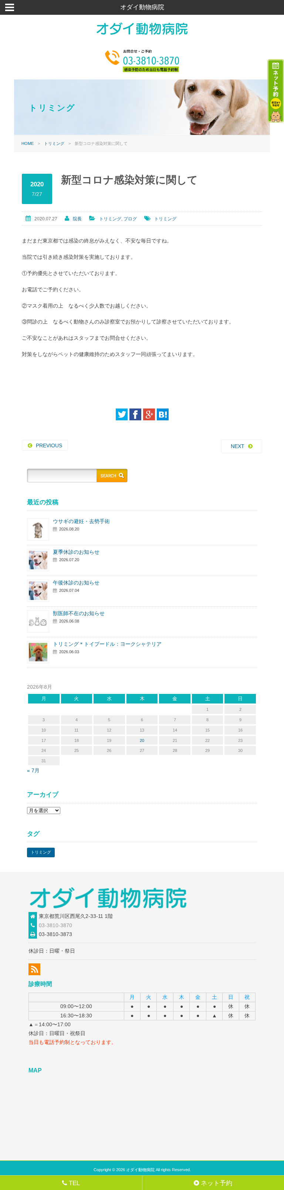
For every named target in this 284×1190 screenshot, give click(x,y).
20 (142, 740)
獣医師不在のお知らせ (79, 613)
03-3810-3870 (55, 925)
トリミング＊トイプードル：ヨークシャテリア (107, 644)
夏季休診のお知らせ (76, 552)
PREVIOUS (49, 445)
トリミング (54, 143)
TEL (74, 1183)
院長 (77, 218)
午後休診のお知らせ (76, 583)
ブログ (130, 218)
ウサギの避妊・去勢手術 (81, 521)
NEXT (237, 446)
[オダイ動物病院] (142, 37)
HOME (27, 143)
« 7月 (33, 770)
